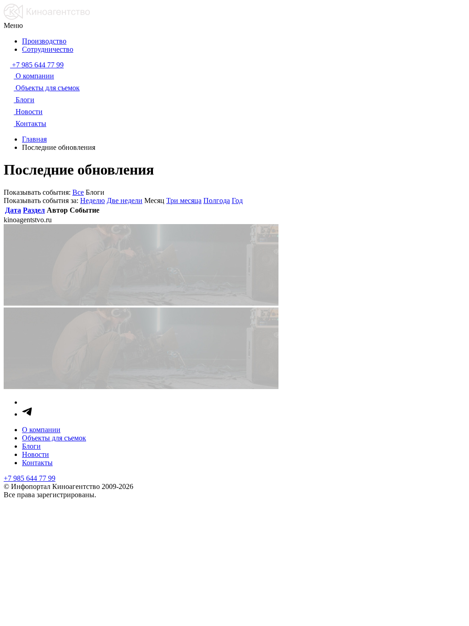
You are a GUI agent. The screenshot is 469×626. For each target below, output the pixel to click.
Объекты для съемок (54, 438)
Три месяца (184, 200)
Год (237, 200)
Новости (35, 454)
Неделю (92, 200)
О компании (41, 430)
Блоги (31, 446)
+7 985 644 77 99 (29, 478)
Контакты (37, 463)
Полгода (216, 200)
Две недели (124, 200)
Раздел (34, 210)
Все (78, 192)
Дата (13, 210)
